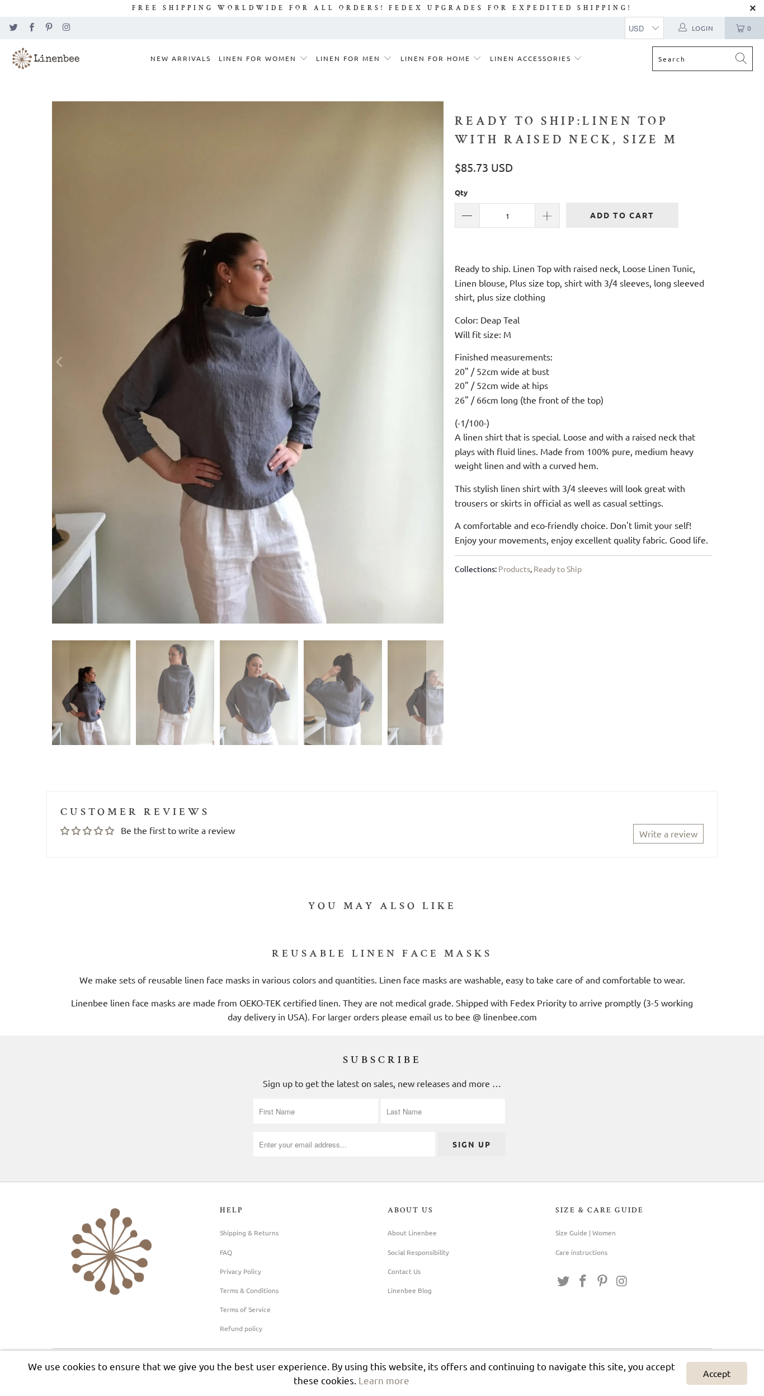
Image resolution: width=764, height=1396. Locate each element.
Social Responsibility (418, 1252)
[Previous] (60, 362)
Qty (461, 192)
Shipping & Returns (249, 1232)
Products (514, 569)
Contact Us (404, 1271)
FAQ (226, 1252)
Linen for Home (436, 58)
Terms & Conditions (249, 1290)
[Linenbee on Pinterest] (48, 28)
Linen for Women (259, 58)
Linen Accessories (532, 58)
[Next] (435, 362)
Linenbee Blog (410, 1290)
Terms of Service (245, 1309)
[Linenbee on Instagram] (65, 28)
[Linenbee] (46, 60)
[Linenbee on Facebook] (30, 28)
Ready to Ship (558, 569)
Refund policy (241, 1328)
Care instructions (581, 1252)
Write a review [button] (668, 833)
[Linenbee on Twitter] (13, 28)
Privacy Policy (240, 1271)
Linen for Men (349, 58)
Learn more (384, 1380)
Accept (716, 1373)
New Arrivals (180, 58)
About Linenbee (412, 1232)
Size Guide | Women (585, 1232)
